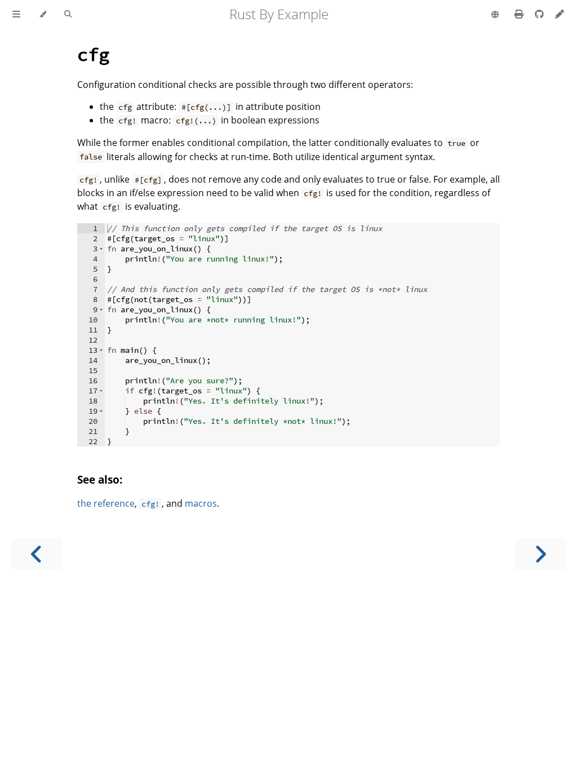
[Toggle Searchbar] (68, 14)
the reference (106, 503)
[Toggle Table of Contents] (16, 14)
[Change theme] (42, 14)
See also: (99, 479)
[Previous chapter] (36, 554)
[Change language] (495, 15)
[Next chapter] (540, 554)
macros (201, 503)
